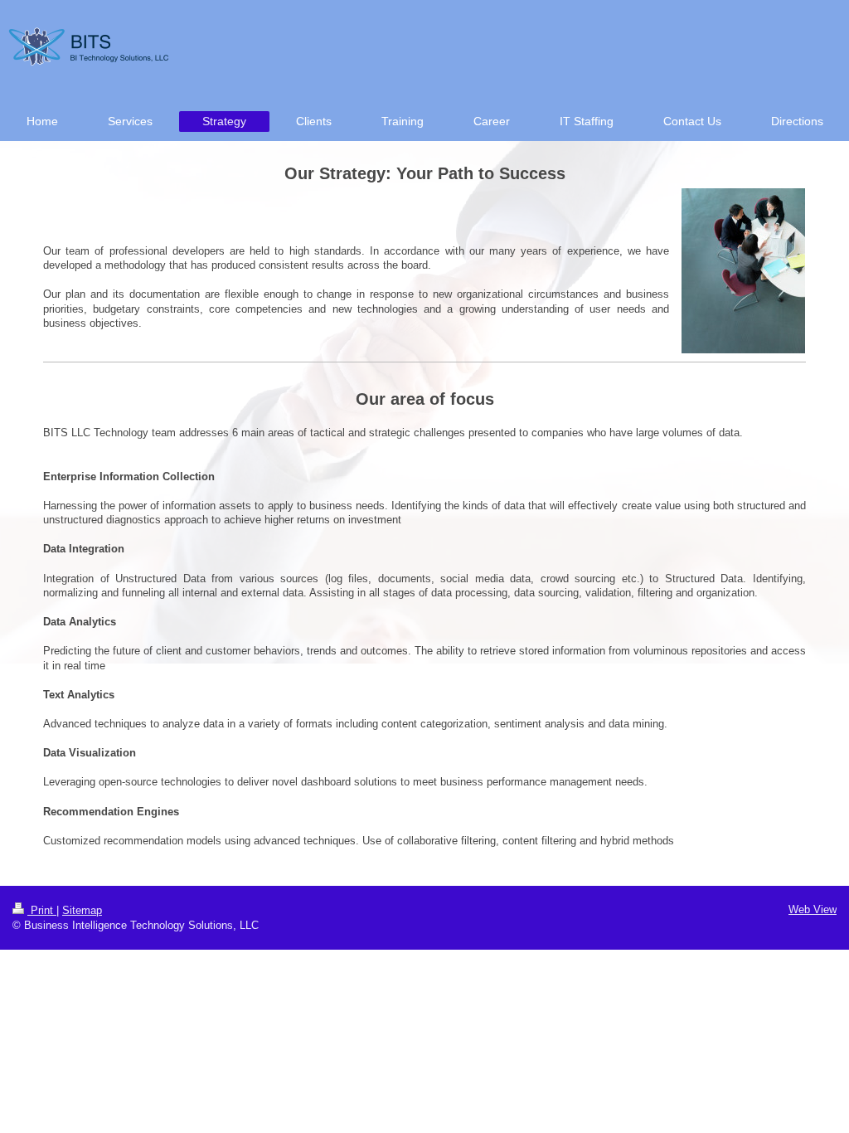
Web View (812, 909)
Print (41, 910)
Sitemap (82, 910)
